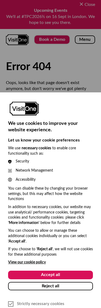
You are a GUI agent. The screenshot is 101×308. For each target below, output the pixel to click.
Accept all (50, 275)
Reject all (50, 286)
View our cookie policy (27, 262)
